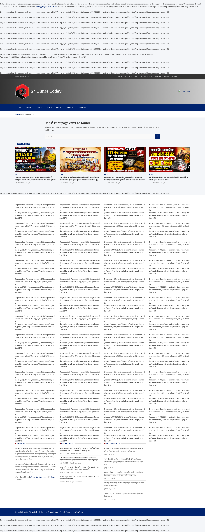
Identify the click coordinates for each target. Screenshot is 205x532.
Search (157, 136)
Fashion (39, 108)
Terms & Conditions (170, 76)
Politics (59, 108)
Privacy (52, 477)
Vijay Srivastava (31, 183)
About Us (127, 76)
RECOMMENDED (23, 144)
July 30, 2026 (19, 183)
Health (49, 108)
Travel (28, 108)
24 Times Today (46, 91)
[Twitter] (185, 76)
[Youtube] (188, 76)
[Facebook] (179, 76)
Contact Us (136, 76)
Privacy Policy (147, 76)
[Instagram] (182, 76)
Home (120, 76)
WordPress (79, 512)
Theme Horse (53, 512)
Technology (82, 108)
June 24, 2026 (154, 183)
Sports (70, 108)
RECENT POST (67, 443)
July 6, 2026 (64, 183)
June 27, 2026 (109, 183)
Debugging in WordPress (46, 7)
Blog (17, 174)
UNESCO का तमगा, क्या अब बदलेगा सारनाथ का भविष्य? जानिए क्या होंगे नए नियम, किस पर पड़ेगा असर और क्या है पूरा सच (35, 178)
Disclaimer (158, 76)
